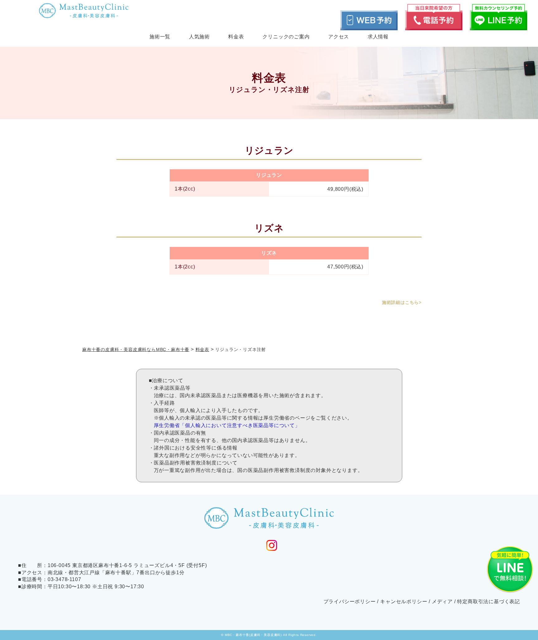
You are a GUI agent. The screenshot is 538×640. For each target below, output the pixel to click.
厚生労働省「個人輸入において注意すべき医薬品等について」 (227, 425)
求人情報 (378, 36)
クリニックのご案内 (285, 36)
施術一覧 (159, 36)
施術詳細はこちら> (402, 302)
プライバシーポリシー (349, 601)
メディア (442, 601)
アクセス (338, 36)
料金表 (236, 36)
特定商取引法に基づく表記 (488, 601)
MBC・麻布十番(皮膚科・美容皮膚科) (253, 635)
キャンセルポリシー (403, 601)
